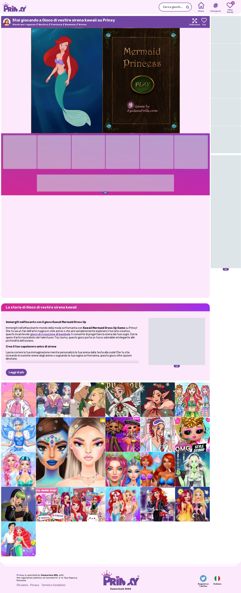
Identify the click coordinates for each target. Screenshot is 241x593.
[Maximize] (195, 22)
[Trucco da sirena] (122, 469)
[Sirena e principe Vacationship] (18, 539)
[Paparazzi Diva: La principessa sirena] (88, 504)
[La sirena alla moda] (157, 469)
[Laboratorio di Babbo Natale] (157, 399)
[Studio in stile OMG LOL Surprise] (192, 434)
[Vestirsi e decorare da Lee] (157, 434)
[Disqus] (105, 246)
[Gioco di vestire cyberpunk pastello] (18, 399)
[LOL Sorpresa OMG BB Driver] (122, 434)
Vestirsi (43, 24)
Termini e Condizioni (53, 585)
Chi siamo (22, 585)
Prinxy (20, 575)
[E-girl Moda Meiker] (18, 504)
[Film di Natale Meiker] (88, 399)
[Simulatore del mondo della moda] (53, 399)
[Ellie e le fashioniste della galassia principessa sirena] (192, 504)
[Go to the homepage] (13, 7)
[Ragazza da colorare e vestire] (192, 399)
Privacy (34, 585)
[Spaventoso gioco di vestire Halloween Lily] (192, 469)
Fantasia (56, 24)
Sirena (83, 24)
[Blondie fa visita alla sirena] (122, 504)
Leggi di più (16, 372)
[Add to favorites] (204, 22)
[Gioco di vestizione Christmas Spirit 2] (122, 399)
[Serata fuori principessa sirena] (157, 504)
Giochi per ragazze (24, 24)
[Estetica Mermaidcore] (18, 469)
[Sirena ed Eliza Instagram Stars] (53, 504)
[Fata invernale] (18, 434)
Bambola (70, 24)
